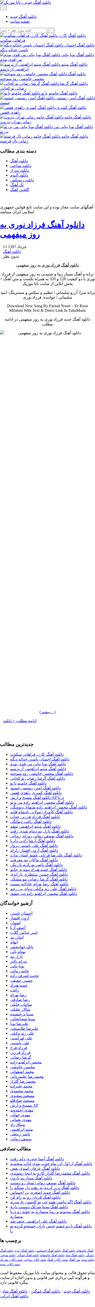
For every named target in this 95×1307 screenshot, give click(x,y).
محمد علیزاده (21, 1086)
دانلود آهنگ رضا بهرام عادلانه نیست (39, 884)
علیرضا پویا (19, 1023)
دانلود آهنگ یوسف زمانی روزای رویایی (41, 836)
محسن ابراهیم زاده (26, 1062)
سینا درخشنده (21, 1014)
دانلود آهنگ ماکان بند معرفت (34, 860)
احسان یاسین (21, 913)
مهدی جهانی (20, 1115)
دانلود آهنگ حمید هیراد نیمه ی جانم (38, 869)
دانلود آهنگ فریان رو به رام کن (35, 1197)
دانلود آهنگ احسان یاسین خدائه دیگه (39, 759)
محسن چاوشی (22, 1067)
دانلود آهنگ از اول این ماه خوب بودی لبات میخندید (51, 1163)
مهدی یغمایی (20, 1120)
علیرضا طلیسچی (24, 1028)
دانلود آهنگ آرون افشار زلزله (34, 850)
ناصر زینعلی (20, 1134)
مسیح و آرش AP (24, 1105)
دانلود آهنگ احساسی (48, 1250)
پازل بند (16, 956)
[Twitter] (9, 725)
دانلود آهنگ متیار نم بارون (31, 1178)
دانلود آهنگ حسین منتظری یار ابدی (39, 874)
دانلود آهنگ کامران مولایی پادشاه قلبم (41, 812)
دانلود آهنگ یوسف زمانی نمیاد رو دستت (42, 1183)
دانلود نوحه (87, 1260)
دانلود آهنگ (19, 161)
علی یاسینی (20, 1043)
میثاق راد (17, 1124)
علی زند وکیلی (22, 1033)
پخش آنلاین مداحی (35, 1260)
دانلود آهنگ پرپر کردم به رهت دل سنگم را (44, 1187)
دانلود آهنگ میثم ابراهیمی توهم (35, 826)
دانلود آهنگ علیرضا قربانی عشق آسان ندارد (46, 855)
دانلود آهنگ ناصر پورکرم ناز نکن (36, 865)
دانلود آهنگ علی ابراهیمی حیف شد (38, 1221)
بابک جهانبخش (21, 947)
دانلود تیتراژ (19, 170)
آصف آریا (17, 927)
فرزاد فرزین (20, 1052)
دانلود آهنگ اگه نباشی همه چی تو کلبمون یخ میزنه (50, 1202)
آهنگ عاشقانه (84, 1250)
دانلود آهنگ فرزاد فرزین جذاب (35, 817)
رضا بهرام (18, 995)
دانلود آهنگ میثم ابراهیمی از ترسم (38, 769)
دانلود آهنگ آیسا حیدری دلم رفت (37, 1159)
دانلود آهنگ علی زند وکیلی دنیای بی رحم (43, 889)
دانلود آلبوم (19, 175)
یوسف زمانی (21, 1139)
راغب (14, 990)
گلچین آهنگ (19, 189)
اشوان (15, 923)
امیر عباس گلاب (23, 932)
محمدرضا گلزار (23, 1081)
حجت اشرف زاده (24, 975)
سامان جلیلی (21, 1004)
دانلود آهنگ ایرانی (14, 1296)
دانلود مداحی (20, 165)
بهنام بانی (18, 951)
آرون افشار (19, 918)
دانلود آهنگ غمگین (27, 1255)
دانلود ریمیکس (22, 180)
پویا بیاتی (17, 966)
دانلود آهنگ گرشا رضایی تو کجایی (37, 778)
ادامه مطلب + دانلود (19, 721)
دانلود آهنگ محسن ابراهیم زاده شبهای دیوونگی (48, 807)
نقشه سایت (20, 21)
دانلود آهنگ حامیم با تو (28, 783)
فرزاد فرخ (18, 1047)
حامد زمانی (19, 971)
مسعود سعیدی (22, 1096)
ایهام (14, 942)
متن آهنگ (74, 1260)
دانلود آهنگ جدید (23, 16)
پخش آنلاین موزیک (11, 1260)
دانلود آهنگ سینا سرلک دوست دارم (39, 1207)
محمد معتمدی (21, 1091)
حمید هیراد (19, 985)
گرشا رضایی (20, 1057)
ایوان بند (17, 937)
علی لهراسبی (21, 1038)
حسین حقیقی (21, 980)
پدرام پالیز (18, 961)
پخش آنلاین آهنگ (57, 1260)
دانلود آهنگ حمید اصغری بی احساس (40, 1192)
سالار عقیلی (20, 1009)
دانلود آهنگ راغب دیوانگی (30, 821)
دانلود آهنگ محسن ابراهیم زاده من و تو (42, 802)
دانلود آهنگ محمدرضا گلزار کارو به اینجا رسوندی (50, 1173)
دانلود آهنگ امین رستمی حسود (35, 788)
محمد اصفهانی (22, 1072)
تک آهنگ (17, 185)
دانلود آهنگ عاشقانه (52, 1255)
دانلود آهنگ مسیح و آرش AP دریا (37, 797)
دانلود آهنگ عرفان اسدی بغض (35, 1168)
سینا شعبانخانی (22, 1019)
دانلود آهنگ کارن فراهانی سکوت (37, 754)
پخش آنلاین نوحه (10, 1264)
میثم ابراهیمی (21, 1129)
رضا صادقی (20, 999)
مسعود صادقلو (22, 1100)
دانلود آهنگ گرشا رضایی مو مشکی (39, 879)
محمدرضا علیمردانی (27, 1076)
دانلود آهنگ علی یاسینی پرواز (34, 845)
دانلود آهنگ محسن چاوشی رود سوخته (41, 773)
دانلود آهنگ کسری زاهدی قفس (36, 793)
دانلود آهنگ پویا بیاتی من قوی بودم (38, 764)
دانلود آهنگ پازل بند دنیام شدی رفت (39, 831)
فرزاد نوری (51, 265)
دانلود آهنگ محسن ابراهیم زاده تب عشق (43, 893)
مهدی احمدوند (21, 1110)
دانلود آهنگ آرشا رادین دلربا (32, 841)
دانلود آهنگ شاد (74, 1255)
